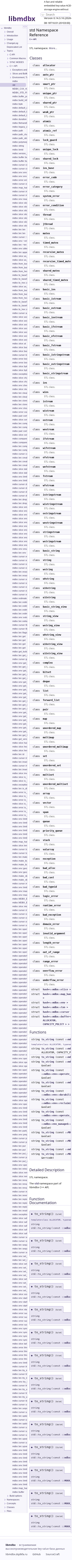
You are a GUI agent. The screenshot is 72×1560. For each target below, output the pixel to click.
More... (53, 48)
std (36, 1183)
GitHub (37, 1554)
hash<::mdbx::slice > (57, 989)
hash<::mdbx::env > (55, 1002)
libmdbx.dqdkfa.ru (16, 1554)
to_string (47, 1039)
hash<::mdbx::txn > (55, 1007)
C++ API (32, 39)
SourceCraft (53, 1554)
